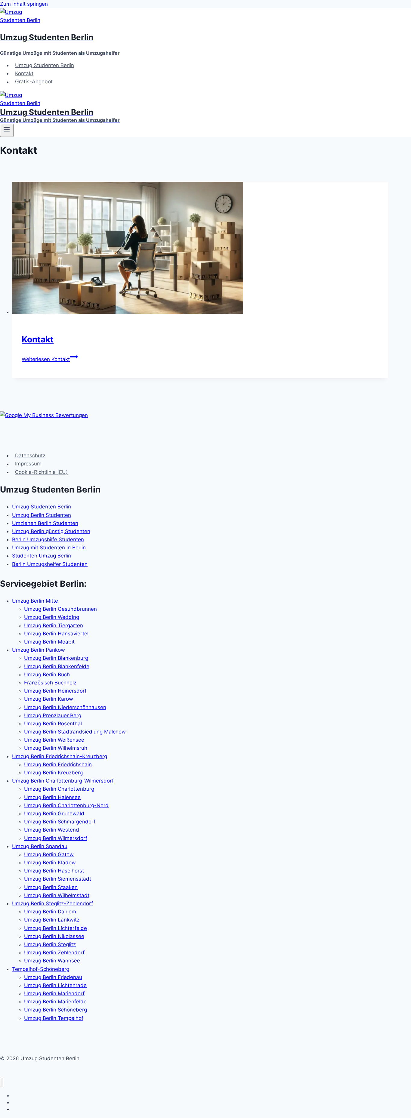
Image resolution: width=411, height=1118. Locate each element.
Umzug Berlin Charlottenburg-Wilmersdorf (63, 781)
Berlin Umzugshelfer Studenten (50, 564)
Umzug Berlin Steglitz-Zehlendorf (52, 903)
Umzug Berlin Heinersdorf (55, 691)
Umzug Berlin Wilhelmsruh (55, 748)
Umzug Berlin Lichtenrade (55, 985)
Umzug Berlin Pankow (38, 650)
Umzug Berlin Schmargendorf (59, 822)
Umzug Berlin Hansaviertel (56, 634)
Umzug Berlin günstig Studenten (51, 531)
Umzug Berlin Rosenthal (53, 724)
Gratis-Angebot (34, 82)
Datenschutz (30, 455)
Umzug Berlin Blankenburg (56, 658)
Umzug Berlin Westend (51, 830)
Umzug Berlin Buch (47, 675)
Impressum (28, 464)
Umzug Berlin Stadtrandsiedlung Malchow (75, 732)
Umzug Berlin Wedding (51, 617)
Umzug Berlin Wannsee (52, 961)
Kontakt (24, 73)
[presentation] (200, 249)
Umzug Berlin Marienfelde (55, 1002)
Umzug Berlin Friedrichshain (58, 764)
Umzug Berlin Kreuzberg (53, 773)
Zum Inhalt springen (24, 4)
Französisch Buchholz (50, 683)
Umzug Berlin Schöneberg (55, 1010)
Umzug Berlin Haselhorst (54, 871)
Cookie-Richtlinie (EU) (41, 472)
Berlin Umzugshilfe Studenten (48, 539)
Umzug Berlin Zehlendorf (54, 953)
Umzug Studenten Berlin (44, 65)
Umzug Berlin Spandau (39, 846)
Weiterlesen (46, 359)
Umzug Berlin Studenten (41, 515)
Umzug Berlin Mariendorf (54, 993)
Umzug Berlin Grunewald (54, 814)
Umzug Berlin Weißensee (54, 740)
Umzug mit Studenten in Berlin (49, 548)
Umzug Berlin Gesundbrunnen (60, 609)
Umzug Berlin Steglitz (50, 944)
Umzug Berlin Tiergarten (53, 625)
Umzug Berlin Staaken (51, 887)
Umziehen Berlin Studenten (45, 523)
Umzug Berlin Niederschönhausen (65, 707)
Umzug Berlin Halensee (52, 797)
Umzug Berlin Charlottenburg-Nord (66, 805)
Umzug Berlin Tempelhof (53, 1018)
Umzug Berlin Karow (48, 699)
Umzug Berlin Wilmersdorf (55, 838)
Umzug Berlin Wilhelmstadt (56, 895)
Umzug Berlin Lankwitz (51, 920)
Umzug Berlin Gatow (49, 854)
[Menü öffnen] (7, 130)
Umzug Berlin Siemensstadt (57, 879)
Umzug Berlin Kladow (50, 863)
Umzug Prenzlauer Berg (52, 715)
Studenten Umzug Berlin (41, 556)
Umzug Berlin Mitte (35, 601)
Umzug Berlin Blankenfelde (56, 666)
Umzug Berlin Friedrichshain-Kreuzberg (59, 756)
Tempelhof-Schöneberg (40, 969)
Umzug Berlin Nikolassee (54, 936)
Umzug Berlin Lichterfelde (55, 928)
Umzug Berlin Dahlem (50, 912)
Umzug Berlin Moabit (49, 642)
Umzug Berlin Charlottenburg (59, 789)
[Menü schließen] (1, 1083)
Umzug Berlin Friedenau (53, 977)
